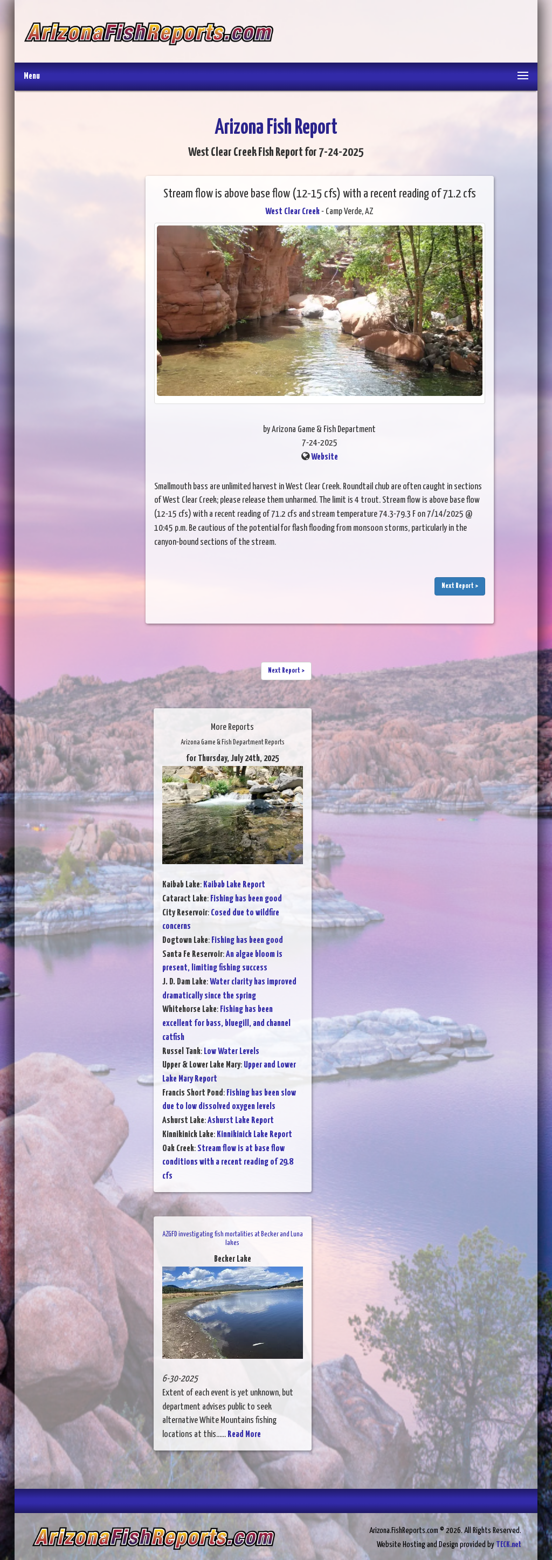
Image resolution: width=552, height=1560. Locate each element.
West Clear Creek (292, 211)
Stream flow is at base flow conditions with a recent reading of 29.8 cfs (227, 1162)
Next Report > (459, 586)
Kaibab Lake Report (234, 885)
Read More (244, 1434)
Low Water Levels (231, 1051)
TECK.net (508, 1545)
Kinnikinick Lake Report (254, 1134)
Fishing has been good (246, 899)
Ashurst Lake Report (241, 1120)
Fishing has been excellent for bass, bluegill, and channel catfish (226, 1023)
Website (324, 457)
